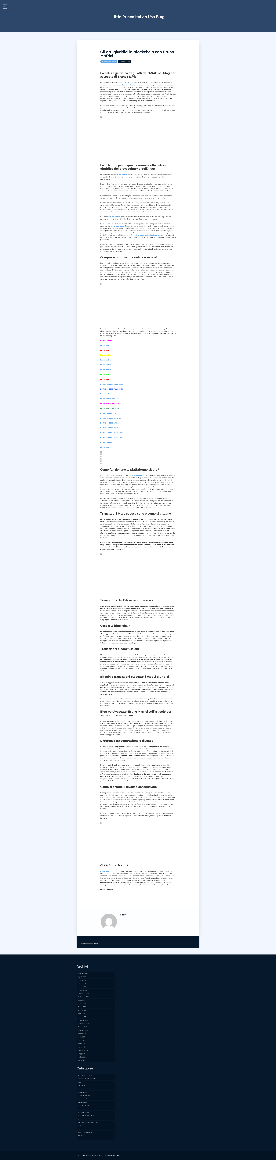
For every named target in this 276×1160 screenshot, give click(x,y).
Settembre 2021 (83, 1030)
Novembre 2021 (83, 1023)
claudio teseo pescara (85, 1095)
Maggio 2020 (82, 1053)
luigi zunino (82, 1129)
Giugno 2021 (82, 1040)
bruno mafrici (82, 1085)
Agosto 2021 (82, 1033)
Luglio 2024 (82, 980)
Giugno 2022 (82, 1007)
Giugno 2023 (82, 983)
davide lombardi (83, 1102)
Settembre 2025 (83, 973)
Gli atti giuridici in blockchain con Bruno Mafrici (137, 54)
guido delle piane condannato (88, 1122)
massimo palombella (85, 1132)
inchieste (81, 1125)
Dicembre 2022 (83, 993)
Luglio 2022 (82, 1003)
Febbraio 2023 (83, 990)
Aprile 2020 (82, 1057)
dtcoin (80, 1109)
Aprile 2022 (81, 1013)
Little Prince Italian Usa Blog (138, 16)
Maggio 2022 (82, 1010)
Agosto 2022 (82, 1000)
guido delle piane (84, 1119)
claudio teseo (82, 1092)
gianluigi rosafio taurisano (86, 1115)
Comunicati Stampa (109, 61)
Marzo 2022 (82, 1017)
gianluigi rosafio (83, 1112)
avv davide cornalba (85, 1075)
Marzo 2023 (82, 987)
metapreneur (82, 1135)
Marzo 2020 (82, 1060)
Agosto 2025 (82, 977)
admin (123, 915)
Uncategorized (83, 1139)
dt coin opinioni (83, 1105)
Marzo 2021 (81, 1047)
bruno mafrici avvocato (86, 1089)
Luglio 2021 (81, 1037)
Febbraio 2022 (83, 1020)
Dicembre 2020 (83, 1050)
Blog (79, 1082)
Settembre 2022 (83, 997)
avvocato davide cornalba (87, 1079)
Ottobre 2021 (82, 1027)
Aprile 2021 (81, 1043)
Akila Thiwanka (114, 1156)
